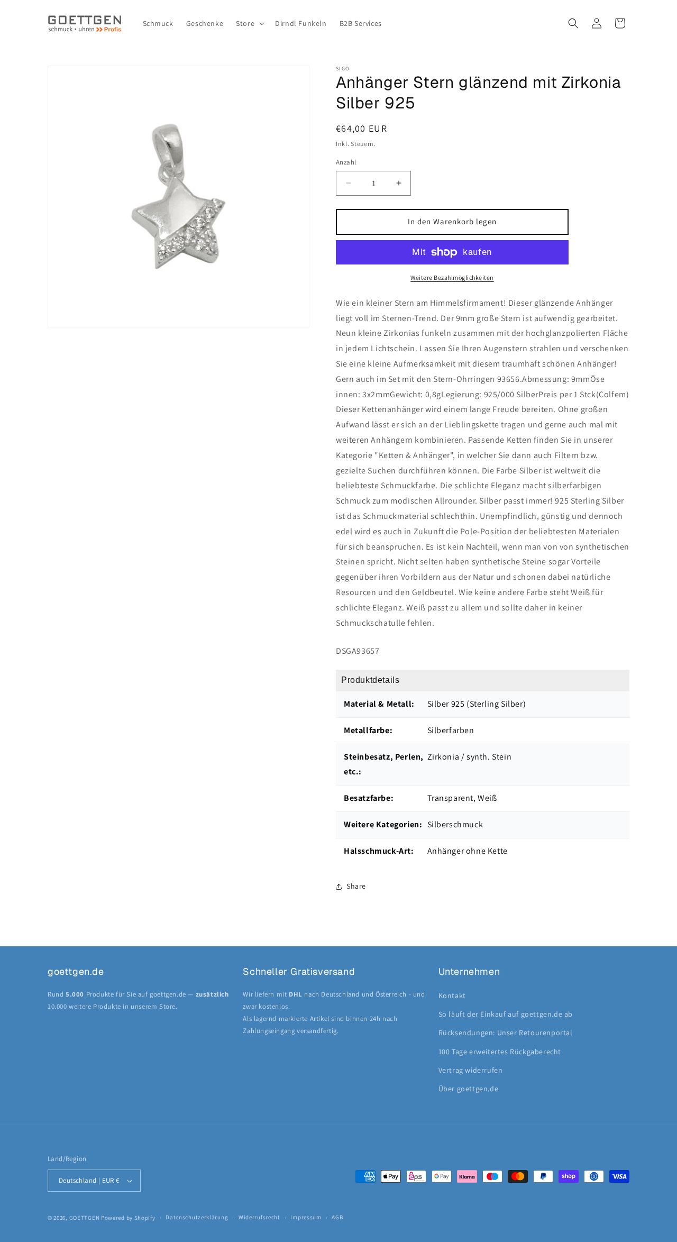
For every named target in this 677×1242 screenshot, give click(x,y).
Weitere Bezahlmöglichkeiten (452, 277)
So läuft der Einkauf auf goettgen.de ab (505, 1014)
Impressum (305, 1217)
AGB (337, 1217)
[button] (249, 23)
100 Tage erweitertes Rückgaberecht (499, 1051)
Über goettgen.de (468, 1088)
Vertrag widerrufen (470, 1070)
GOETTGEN (84, 1217)
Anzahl (346, 162)
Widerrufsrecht (259, 1217)
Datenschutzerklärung (197, 1217)
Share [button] (356, 886)
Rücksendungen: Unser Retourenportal (505, 1032)
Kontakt (452, 995)
